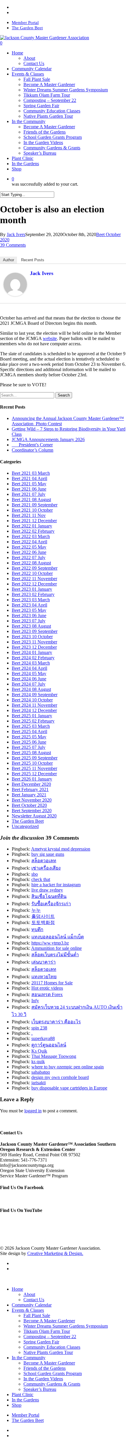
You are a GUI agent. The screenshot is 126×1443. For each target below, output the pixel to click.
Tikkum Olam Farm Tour (46, 1331)
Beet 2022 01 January (32, 525)
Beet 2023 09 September (34, 631)
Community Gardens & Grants (51, 1383)
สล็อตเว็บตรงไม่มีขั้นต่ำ (55, 954)
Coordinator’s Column (32, 450)
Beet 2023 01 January (32, 589)
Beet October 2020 (29, 805)
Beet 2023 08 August (31, 626)
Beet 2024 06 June (29, 678)
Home (17, 1289)
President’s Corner (32, 444)
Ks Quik (39, 1050)
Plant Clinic (22, 1394)
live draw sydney (47, 889)
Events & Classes (28, 1310)
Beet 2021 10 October (32, 510)
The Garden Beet (28, 821)
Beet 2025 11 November (34, 768)
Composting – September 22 (49, 1336)
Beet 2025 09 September (34, 757)
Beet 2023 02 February (33, 594)
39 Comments (13, 245)
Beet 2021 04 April (29, 478)
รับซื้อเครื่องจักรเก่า (51, 903)
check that (40, 879)
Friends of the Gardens (44, 1368)
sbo (34, 874)
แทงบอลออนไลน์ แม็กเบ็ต (57, 936)
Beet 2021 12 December (34, 520)
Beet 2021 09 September (34, 504)
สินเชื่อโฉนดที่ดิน (49, 896)
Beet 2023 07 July (28, 620)
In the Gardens (25, 1399)
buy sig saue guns (47, 854)
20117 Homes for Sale (52, 982)
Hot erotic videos (47, 988)
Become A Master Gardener (49, 1320)
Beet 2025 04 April (29, 731)
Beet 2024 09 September (34, 694)
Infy (35, 1000)
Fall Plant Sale (36, 1315)
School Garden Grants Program (52, 1373)
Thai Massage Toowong (53, 1056)
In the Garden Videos (43, 1378)
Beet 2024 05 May (29, 673)
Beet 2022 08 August (31, 562)
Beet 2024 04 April (29, 668)
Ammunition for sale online (56, 948)
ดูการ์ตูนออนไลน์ (48, 1044)
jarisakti (38, 1082)
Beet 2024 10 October (32, 699)
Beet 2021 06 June (29, 488)
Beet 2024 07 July (28, 684)
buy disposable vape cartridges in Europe (69, 1087)
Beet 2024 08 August (31, 689)
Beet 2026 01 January (32, 778)
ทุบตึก (37, 929)
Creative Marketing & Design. (55, 1253)
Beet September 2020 (32, 810)
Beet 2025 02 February (33, 720)
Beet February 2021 (30, 789)
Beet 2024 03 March (31, 662)
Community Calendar (32, 1304)
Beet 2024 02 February (33, 657)
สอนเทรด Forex (47, 994)
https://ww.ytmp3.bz (50, 942)
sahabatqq (40, 1072)
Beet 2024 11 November (34, 705)
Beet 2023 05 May (29, 610)
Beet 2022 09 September (34, 568)
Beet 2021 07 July (28, 494)
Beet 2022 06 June (29, 552)
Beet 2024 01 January (32, 652)
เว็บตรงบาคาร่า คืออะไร (56, 1021)
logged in (33, 1110)
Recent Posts (32, 260)
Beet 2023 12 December (34, 647)
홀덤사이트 (43, 916)
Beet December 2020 (31, 784)
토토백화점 (43, 922)
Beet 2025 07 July (28, 747)
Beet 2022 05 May (29, 546)
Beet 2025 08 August (31, 752)
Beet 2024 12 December (34, 710)
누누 (36, 910)
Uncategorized (25, 826)
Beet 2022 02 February (33, 531)
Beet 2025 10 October (32, 763)
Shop (16, 1405)
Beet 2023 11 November (34, 641)
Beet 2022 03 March (31, 536)
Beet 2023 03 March (31, 599)
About (29, 1294)
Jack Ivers (16, 234)
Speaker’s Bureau (39, 1389)
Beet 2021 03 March (31, 473)
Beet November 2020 (32, 800)
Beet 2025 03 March (31, 726)
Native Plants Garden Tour (48, 1352)
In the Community (28, 1357)
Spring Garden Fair (41, 1341)
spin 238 (39, 1027)
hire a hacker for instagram (56, 884)
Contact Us (33, 1299)
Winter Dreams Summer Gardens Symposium (65, 1326)
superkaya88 (43, 1038)
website (50, 338)
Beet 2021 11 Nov (29, 515)
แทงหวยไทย (44, 976)
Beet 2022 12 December (34, 583)
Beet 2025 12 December (34, 773)
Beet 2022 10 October (32, 573)
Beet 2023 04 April (29, 604)
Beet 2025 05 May (29, 736)
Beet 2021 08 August (31, 499)
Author (8, 260)
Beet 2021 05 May (29, 483)
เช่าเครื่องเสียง (46, 867)
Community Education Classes (51, 1347)
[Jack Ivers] (15, 294)
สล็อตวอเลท (43, 860)
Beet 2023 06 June (29, 615)
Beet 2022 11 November (34, 578)
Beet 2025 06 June (29, 742)
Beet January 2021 (29, 794)
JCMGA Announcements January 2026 (48, 439)
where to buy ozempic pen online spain (67, 1066)
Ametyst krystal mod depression (60, 848)
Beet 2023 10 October (32, 636)
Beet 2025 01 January (32, 715)
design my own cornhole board (60, 1077)
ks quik (38, 1061)
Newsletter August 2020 (34, 815)
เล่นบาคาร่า (43, 961)
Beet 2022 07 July (28, 557)
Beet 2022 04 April (29, 541)
